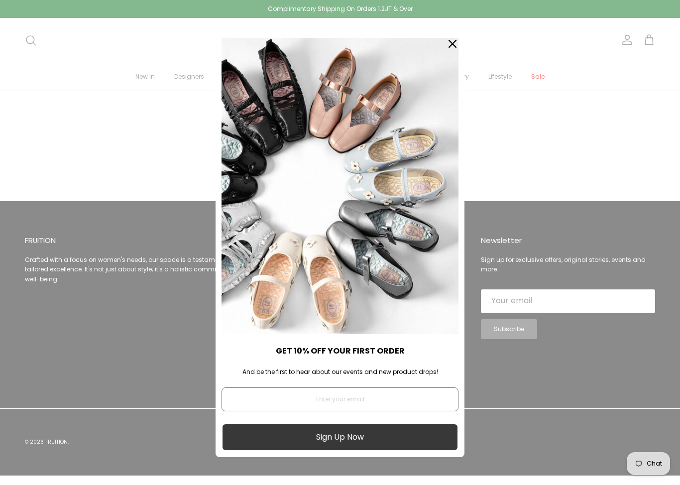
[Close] (452, 44)
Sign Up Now (340, 437)
